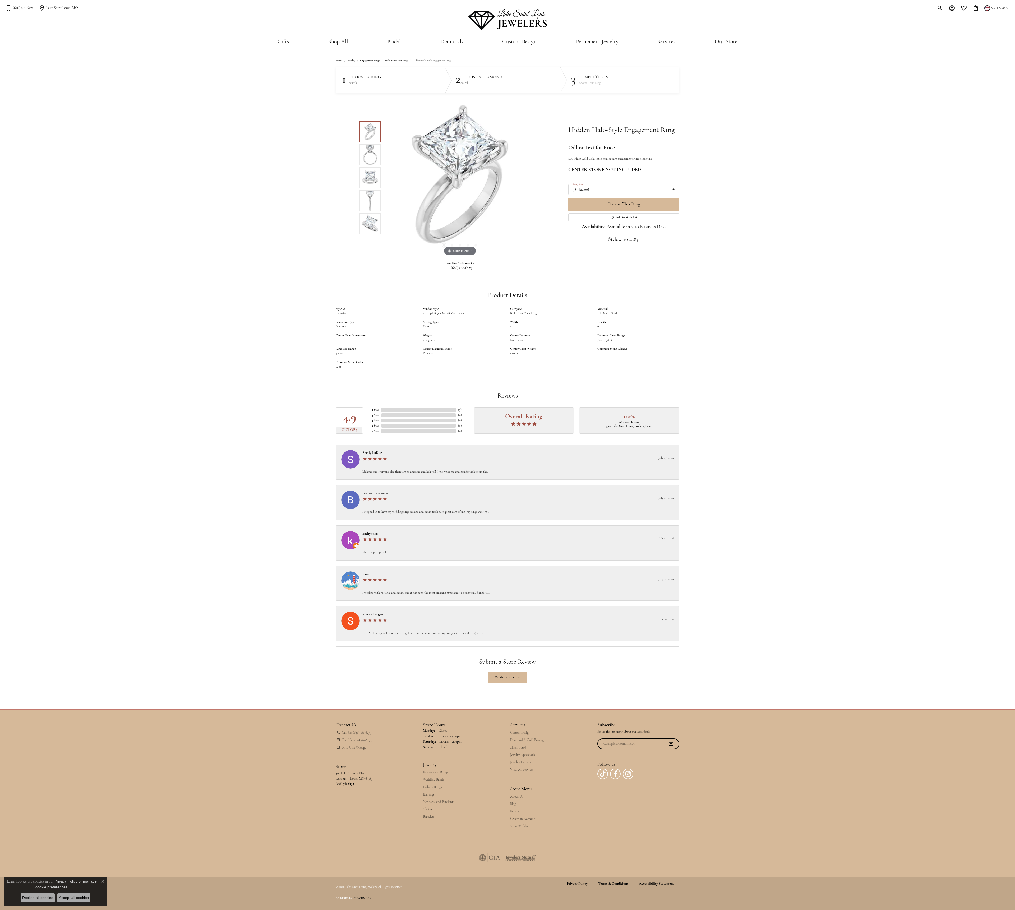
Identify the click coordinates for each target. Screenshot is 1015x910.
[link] (19, 8)
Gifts (283, 42)
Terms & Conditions (613, 884)
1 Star (375, 431)
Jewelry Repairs (520, 762)
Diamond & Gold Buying (527, 740)
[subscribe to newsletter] (671, 744)
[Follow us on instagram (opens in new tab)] (628, 774)
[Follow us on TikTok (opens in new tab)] (602, 774)
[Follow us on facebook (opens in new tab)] (615, 774)
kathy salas (370, 534)
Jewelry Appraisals (522, 755)
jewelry (351, 60)
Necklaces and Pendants (438, 802)
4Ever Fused (518, 747)
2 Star (375, 425)
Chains (427, 809)
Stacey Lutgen (372, 614)
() (460, 410)
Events (514, 811)
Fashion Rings (432, 787)
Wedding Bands (433, 780)
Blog (513, 804)
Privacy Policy (577, 884)
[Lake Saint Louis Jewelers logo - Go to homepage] (507, 20)
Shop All (338, 42)
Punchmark (362, 898)
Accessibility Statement (656, 884)
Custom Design (519, 42)
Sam (365, 574)
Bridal (394, 42)
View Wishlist (519, 826)
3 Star (375, 420)
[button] (940, 8)
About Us (516, 796)
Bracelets (428, 817)
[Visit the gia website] (489, 857)
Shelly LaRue (372, 453)
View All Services (521, 770)
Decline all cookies (37, 897)
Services (666, 42)
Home (339, 60)
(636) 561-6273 (461, 268)
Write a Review (507, 677)
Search (353, 83)
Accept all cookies (74, 897)
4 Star (375, 415)
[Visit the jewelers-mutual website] (520, 857)
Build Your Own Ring (396, 60)
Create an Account (522, 819)
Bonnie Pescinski (375, 493)
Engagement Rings (370, 60)
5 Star (375, 410)
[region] (460, 178)
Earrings (428, 794)
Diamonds (451, 42)
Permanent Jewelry (597, 42)
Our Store (726, 42)
